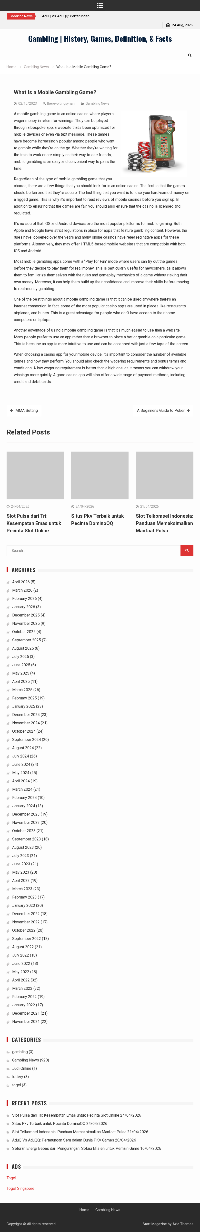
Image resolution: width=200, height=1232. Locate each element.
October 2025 (24, 631)
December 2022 (26, 913)
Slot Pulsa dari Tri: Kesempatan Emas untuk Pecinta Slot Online (34, 523)
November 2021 (26, 1021)
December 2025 (26, 615)
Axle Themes (182, 1224)
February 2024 (24, 797)
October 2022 (24, 930)
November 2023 (26, 822)
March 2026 (22, 590)
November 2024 (26, 723)
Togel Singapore (20, 1188)
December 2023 (26, 814)
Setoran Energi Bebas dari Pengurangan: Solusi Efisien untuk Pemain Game (75, 1148)
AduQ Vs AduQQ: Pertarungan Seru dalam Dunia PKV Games (63, 1140)
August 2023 (23, 847)
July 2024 (20, 756)
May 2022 (20, 971)
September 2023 (26, 839)
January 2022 (23, 1005)
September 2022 (26, 938)
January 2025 (23, 706)
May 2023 (20, 872)
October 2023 (24, 830)
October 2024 (24, 731)
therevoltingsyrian (61, 103)
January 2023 (23, 905)
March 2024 (22, 789)
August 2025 (23, 648)
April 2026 (21, 582)
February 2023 (24, 897)
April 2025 (21, 681)
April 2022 (21, 980)
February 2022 (24, 996)
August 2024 (23, 748)
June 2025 (21, 665)
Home (84, 1210)
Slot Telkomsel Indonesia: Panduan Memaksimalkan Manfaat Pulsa (164, 523)
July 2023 (20, 855)
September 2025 (26, 640)
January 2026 (23, 607)
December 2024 (26, 714)
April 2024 (21, 781)
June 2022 (21, 963)
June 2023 (21, 864)
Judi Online (21, 1068)
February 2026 (24, 598)
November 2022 (26, 922)
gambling (20, 1052)
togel (16, 1085)
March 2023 (22, 889)
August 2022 (23, 947)
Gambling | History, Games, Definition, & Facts (100, 38)
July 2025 (20, 656)
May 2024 (20, 772)
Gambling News (98, 103)
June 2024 (21, 764)
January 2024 (23, 806)
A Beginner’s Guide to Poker (161, 410)
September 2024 (26, 739)
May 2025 (20, 673)
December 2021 (26, 1013)
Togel (11, 1178)
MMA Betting (26, 410)
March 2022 (22, 988)
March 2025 (22, 689)
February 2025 (24, 698)
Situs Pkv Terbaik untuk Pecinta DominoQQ (48, 1123)
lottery (17, 1076)
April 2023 (21, 880)
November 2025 (26, 623)
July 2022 (20, 955)
